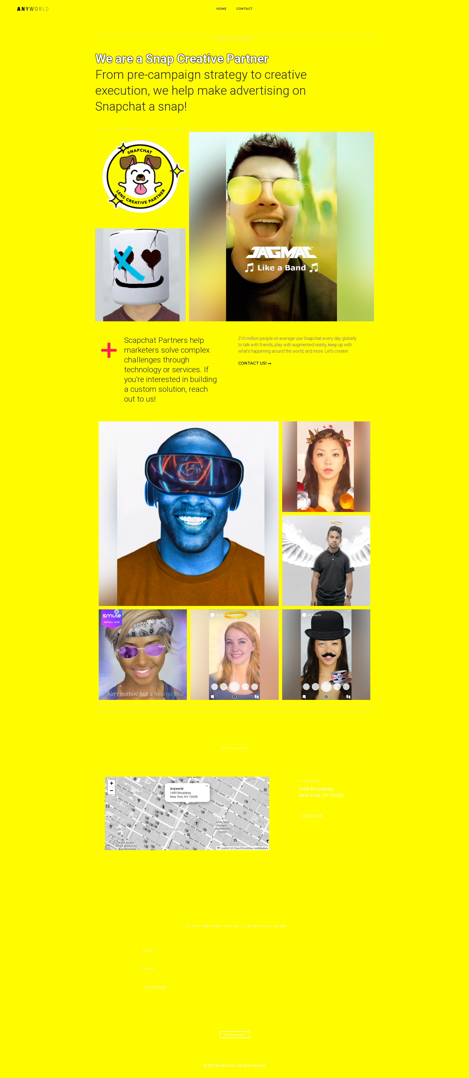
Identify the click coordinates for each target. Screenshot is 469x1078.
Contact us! (252, 363)
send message (234, 1034)
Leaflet (224, 848)
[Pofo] (33, 9)
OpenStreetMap (243, 848)
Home (221, 9)
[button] (187, 813)
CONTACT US (312, 816)
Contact (244, 9)
